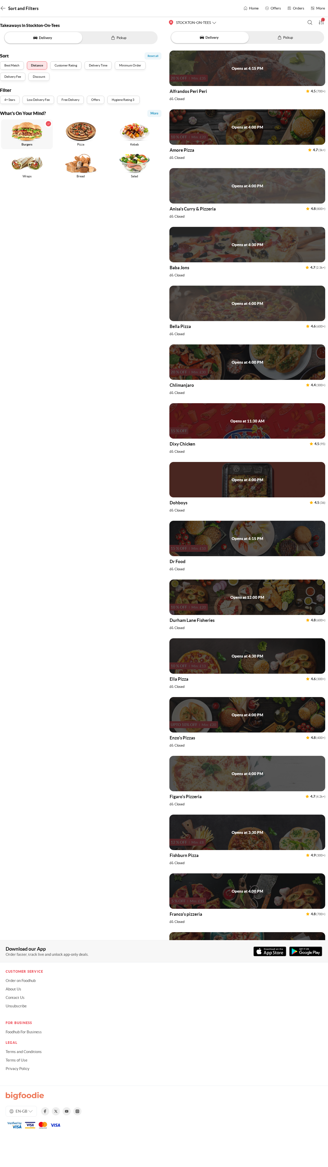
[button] (310, 22)
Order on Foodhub (21, 980)
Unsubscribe (16, 1006)
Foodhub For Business (24, 1032)
